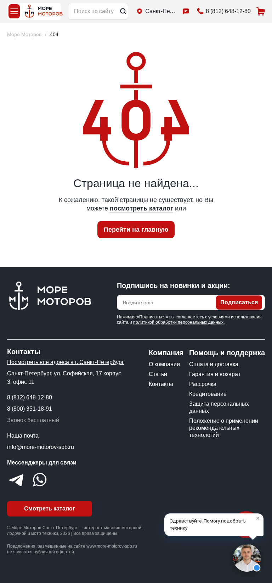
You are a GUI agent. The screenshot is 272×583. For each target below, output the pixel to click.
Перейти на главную (136, 229)
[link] (54, 34)
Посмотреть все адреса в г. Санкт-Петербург (65, 362)
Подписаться (239, 302)
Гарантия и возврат (214, 374)
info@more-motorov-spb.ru (40, 447)
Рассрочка (202, 384)
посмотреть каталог (141, 208)
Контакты (161, 384)
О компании (164, 364)
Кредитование (208, 394)
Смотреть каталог (49, 509)
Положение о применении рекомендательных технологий (223, 428)
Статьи (158, 374)
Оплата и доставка (213, 364)
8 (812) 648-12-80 (29, 397)
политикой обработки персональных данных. (179, 322)
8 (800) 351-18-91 (29, 409)
